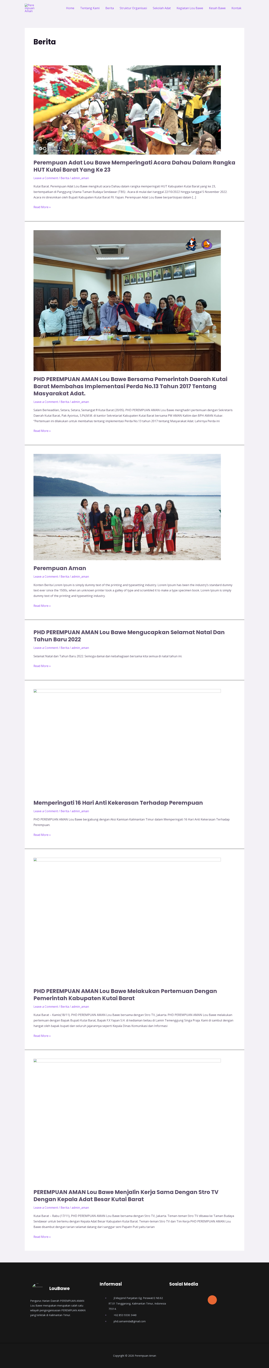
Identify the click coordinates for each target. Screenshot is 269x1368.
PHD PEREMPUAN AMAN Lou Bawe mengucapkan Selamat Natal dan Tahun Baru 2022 (129, 635)
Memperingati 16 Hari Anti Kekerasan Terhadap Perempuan (118, 803)
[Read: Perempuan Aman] (127, 507)
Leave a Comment (45, 178)
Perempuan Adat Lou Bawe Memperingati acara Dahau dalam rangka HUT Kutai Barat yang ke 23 (134, 166)
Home (70, 8)
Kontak (236, 8)
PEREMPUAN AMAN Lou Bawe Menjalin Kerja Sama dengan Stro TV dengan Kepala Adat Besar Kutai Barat (125, 1195)
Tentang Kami (90, 8)
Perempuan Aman (59, 568)
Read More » (42, 206)
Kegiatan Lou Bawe (190, 8)
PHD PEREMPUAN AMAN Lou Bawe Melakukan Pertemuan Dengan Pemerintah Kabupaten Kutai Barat (125, 994)
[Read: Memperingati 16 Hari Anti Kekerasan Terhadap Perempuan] (127, 742)
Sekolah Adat (162, 8)
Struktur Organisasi (133, 8)
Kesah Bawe (217, 8)
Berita (109, 8)
